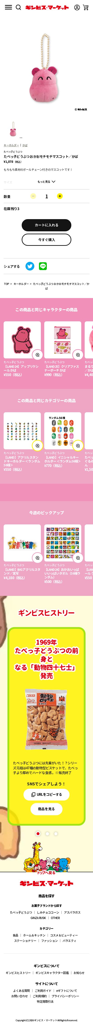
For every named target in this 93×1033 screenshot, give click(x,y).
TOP (6, 284)
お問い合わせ (19, 996)
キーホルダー (11, 145)
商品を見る (46, 808)
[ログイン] (77, 7)
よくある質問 (21, 990)
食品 (15, 935)
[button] (38, 833)
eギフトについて (66, 990)
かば (24, 145)
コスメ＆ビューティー (64, 935)
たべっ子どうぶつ (21, 912)
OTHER (55, 918)
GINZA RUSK (38, 918)
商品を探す (46, 896)
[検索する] (18, 7)
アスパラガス (72, 912)
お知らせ (79, 973)
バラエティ (69, 940)
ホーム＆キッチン (34, 935)
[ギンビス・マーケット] (47, 7)
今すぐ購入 (46, 239)
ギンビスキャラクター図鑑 (52, 973)
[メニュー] (8, 7)
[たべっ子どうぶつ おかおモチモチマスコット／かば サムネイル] (13, 129)
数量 (7, 196)
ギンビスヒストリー (18, 973)
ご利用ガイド (43, 990)
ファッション (49, 940)
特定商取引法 (45, 1001)
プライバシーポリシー (65, 996)
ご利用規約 (39, 996)
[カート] (85, 7)
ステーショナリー (25, 940)
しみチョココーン (48, 912)
